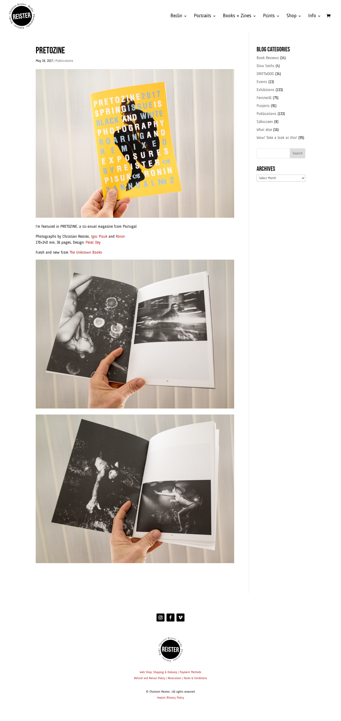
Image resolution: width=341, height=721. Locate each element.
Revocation (174, 678)
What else (264, 130)
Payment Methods (190, 672)
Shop (292, 16)
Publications (64, 61)
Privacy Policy (175, 697)
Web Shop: (146, 672)
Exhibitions (265, 90)
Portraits (202, 16)
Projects (263, 106)
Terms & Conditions (195, 678)
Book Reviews (268, 58)
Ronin (120, 237)
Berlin (176, 16)
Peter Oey (93, 243)
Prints (269, 16)
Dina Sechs (265, 66)
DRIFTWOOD (265, 74)
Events (262, 82)
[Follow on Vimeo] (180, 617)
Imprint (161, 697)
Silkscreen (265, 122)
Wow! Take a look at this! (277, 138)
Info (312, 16)
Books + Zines (237, 16)
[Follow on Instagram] (161, 617)
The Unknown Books (86, 253)
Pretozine (50, 50)
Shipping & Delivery (165, 672)
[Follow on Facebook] (170, 617)
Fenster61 (264, 98)
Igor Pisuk (99, 237)
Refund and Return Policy (149, 678)
